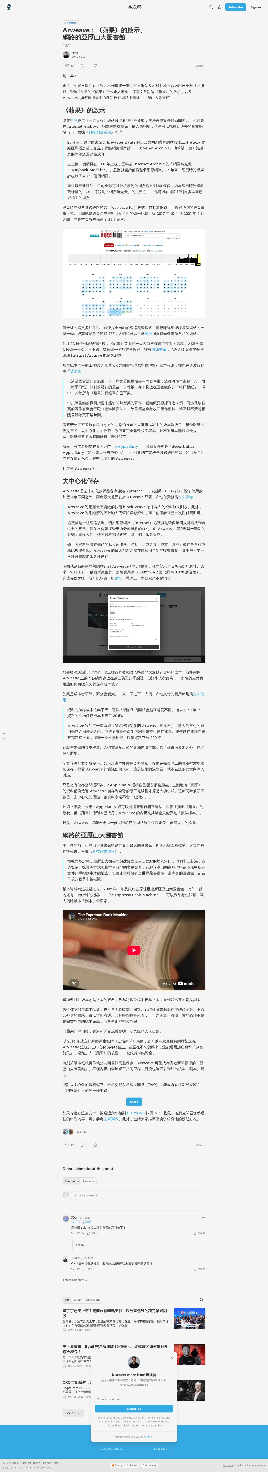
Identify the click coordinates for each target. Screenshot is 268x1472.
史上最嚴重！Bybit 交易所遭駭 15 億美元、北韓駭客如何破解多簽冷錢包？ (115, 1349)
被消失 (75, 371)
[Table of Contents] (4, 736)
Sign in (256, 7)
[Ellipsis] (203, 1217)
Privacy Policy (107, 1421)
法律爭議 (158, 349)
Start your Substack (126, 1465)
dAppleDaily (126, 446)
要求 (148, 333)
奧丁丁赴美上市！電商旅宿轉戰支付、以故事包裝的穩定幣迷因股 (115, 1313)
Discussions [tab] (92, 1299)
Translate (71, 22)
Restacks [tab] (88, 1181)
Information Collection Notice (123, 1425)
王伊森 (75, 1258)
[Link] (57, 110)
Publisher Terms (50, 1463)
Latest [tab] (77, 1299)
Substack (228, 1465)
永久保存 (185, 496)
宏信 (74, 1217)
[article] (134, 1323)
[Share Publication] (220, 7)
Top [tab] (67, 1299)
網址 (118, 578)
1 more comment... (75, 1280)
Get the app (150, 1465)
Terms (28, 1467)
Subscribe (235, 7)
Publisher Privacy (30, 1463)
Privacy (19, 1467)
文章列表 (111, 1118)
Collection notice (43, 1467)
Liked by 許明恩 (83, 1222)
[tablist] (80, 1181)
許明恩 (75, 53)
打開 (73, 120)
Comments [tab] (72, 1181)
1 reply (80, 1245)
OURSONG (136, 1112)
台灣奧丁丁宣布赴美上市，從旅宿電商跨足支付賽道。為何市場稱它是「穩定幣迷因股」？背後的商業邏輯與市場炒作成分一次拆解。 (116, 1323)
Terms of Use (136, 1421)
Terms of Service (155, 1417)
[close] (172, 1357)
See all (70, 1413)
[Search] (211, 7)
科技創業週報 (100, 132)
